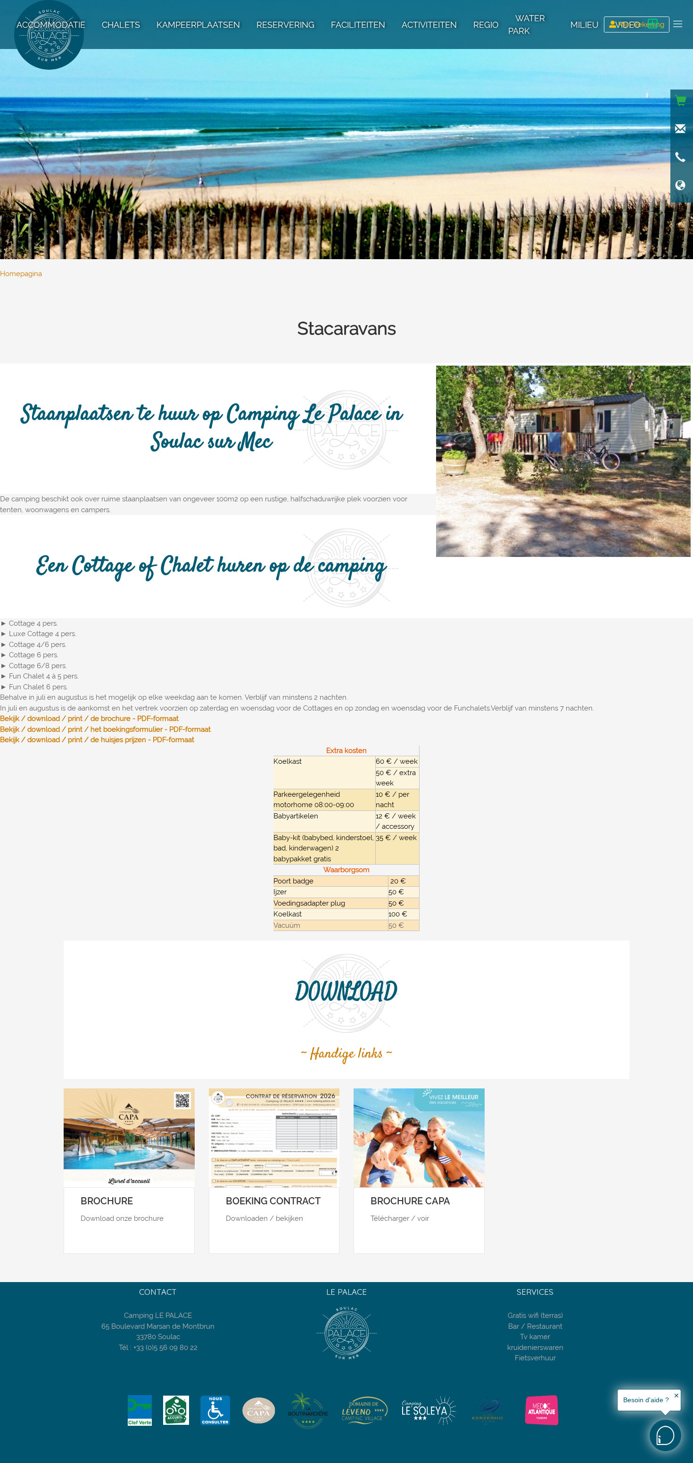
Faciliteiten (358, 25)
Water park (526, 24)
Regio (486, 25)
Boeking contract (273, 1201)
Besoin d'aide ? (646, 1400)
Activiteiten (429, 25)
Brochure (107, 1201)
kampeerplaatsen (198, 25)
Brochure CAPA (410, 1201)
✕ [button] (676, 1395)
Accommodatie (50, 25)
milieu (584, 25)
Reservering (285, 25)
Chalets (121, 25)
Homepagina (21, 274)
